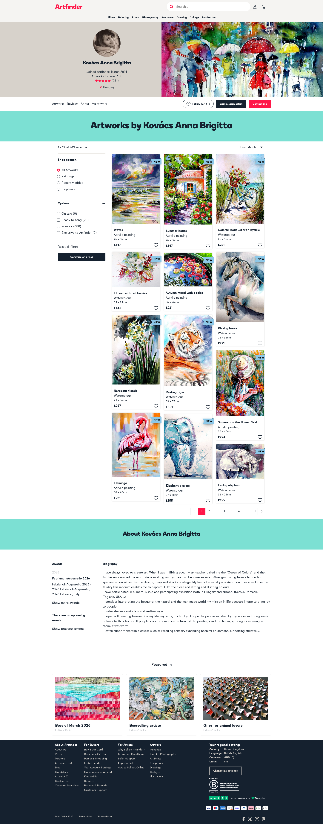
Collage (194, 17)
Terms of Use (85, 816)
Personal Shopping (95, 758)
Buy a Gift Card (93, 749)
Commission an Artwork (98, 772)
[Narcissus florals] (136, 362)
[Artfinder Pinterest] (263, 819)
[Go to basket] (263, 6)
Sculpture (167, 17)
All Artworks (69, 170)
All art (111, 17)
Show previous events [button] (68, 629)
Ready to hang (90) (75, 220)
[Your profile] (255, 6)
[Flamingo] (136, 457)
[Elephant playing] (188, 459)
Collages (155, 772)
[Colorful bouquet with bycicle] (240, 201)
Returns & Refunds (95, 785)
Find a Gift (90, 776)
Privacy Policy (105, 816)
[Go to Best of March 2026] (87, 704)
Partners (60, 758)
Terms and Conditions (131, 754)
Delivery (89, 781)
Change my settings (225, 770)
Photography (150, 17)
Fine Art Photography (163, 754)
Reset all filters (68, 246)
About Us (60, 749)
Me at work (99, 104)
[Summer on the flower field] (240, 395)
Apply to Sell (125, 763)
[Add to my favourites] (155, 244)
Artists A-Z (61, 776)
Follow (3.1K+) (201, 104)
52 (254, 511)
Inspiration (209, 17)
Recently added (72, 182)
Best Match (248, 147)
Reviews (72, 104)
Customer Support (95, 790)
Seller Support (126, 758)
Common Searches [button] (67, 785)
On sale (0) (69, 213)
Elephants (68, 189)
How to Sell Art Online (131, 767)
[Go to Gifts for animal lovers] (235, 704)
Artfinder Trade (64, 763)
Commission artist (231, 104)
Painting (123, 17)
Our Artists (61, 772)
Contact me (260, 104)
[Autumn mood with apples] (188, 282)
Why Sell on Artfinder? (131, 749)
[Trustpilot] (237, 797)
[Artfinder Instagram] (257, 819)
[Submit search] (171, 6)
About (85, 104)
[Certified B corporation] (224, 785)
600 (119, 76)
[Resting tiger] (188, 362)
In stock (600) (71, 226)
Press (58, 754)
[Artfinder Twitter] (249, 819)
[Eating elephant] (240, 473)
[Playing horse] (240, 299)
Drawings (155, 767)
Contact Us (62, 781)
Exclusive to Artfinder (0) (79, 232)
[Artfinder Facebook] (243, 819)
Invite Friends (92, 763)
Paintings (67, 176)
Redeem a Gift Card (96, 754)
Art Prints (155, 758)
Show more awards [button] (65, 603)
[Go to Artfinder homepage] (68, 6)
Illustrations (157, 776)
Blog (58, 767)
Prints (135, 17)
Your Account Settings (97, 767)
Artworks (58, 104)
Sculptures (156, 763)
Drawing (181, 17)
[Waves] (136, 201)
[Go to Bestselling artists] (161, 704)
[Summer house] (188, 201)
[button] (81, 160)
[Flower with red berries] (136, 281)
